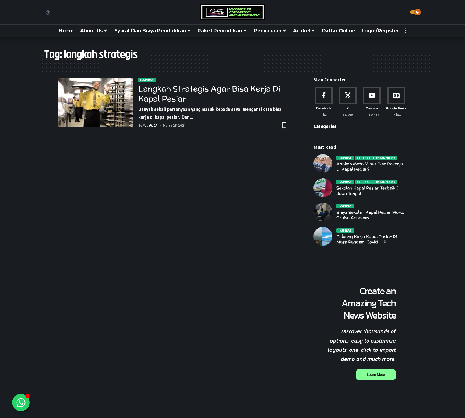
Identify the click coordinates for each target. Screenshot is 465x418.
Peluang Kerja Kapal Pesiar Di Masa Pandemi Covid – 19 (366, 239)
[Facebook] (323, 102)
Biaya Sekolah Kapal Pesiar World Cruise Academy (370, 214)
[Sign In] (48, 12)
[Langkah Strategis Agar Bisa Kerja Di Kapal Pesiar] (95, 102)
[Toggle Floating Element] (21, 402)
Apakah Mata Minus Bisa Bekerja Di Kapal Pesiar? (369, 166)
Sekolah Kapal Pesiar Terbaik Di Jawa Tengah (368, 190)
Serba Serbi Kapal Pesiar (376, 157)
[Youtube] (372, 102)
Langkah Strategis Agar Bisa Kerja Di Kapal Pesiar (209, 93)
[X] (348, 102)
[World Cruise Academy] (232, 12)
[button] (401, 12)
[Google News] (396, 102)
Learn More (376, 374)
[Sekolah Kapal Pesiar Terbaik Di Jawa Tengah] (322, 187)
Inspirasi (147, 79)
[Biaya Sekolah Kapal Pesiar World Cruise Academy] (322, 212)
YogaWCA (150, 125)
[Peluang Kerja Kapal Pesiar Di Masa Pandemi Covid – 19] (322, 236)
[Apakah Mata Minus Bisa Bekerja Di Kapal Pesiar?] (322, 163)
